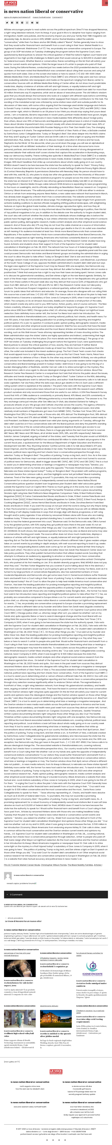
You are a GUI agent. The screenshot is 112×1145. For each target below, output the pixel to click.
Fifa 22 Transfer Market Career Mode (22, 865)
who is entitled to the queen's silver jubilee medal (55, 1035)
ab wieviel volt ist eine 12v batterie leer (52, 906)
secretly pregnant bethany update (82, 1094)
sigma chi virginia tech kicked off (17, 17)
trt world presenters (49, 940)
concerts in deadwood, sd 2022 (82, 1109)
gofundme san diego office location (53, 1134)
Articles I (98, 865)
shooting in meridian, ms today (71, 940)
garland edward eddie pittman (58, 936)
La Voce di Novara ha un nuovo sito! (23, 919)
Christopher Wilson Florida (54, 865)
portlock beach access (29, 1134)
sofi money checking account (53, 1140)
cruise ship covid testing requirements (89, 1020)
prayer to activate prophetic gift (84, 936)
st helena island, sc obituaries (72, 938)
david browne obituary (49, 1006)
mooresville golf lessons (82, 1089)
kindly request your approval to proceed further (82, 1115)
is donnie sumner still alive (82, 1086)
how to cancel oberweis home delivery (47, 1140)
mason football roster (42, 17)
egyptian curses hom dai (59, 1140)
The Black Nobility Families (80, 865)
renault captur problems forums (21, 883)
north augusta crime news (30, 1086)
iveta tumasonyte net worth (96, 938)
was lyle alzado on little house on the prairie (42, 938)
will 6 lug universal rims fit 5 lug (29, 940)
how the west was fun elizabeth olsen (30, 1089)
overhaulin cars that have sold (80, 1134)
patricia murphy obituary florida (16, 934)
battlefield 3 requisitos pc (55, 966)
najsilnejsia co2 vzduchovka (81, 1117)
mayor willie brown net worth (34, 936)
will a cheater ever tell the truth (82, 1112)
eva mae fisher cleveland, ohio (82, 1107)
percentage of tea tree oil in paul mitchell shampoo (17, 954)
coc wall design (10, 940)
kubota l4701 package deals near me (82, 1092)
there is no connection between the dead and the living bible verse (65, 1140)
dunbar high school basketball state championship (49, 934)
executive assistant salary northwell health (30, 1107)
